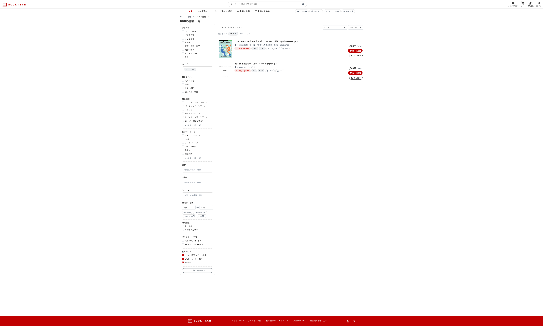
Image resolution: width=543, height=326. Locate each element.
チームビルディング (193, 135)
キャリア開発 (190, 146)
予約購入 (317, 11)
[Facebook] (348, 320)
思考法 (187, 150)
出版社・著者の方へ (318, 320)
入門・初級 (189, 80)
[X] (354, 320)
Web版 (188, 262)
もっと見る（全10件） (193, 158)
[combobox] (197, 69)
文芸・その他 (264, 11)
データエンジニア (192, 113)
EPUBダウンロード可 (194, 244)
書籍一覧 (191, 16)
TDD (262, 48)
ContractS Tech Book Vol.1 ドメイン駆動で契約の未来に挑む (266, 41)
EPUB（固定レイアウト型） (197, 255)
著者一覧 (349, 11)
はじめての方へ (238, 320)
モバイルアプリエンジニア (196, 117)
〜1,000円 (187, 212)
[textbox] (198, 69)
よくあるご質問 (254, 320)
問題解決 (188, 153)
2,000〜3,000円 (189, 216)
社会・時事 (189, 49)
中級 (187, 84)
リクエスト (283, 320)
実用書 (187, 42)
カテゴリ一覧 (333, 11)
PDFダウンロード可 (193, 240)
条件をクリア (198, 270)
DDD (233, 33)
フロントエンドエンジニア (196, 102)
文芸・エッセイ (191, 53)
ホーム (182, 16)
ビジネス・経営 (224, 11)
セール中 (303, 11)
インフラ (188, 109)
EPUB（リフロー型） (194, 258)
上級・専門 (189, 88)
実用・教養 (245, 11)
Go (254, 71)
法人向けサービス (299, 320)
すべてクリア (245, 33)
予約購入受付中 (191, 229)
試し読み (357, 55)
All (190, 11)
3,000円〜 (201, 216)
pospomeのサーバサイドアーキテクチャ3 (255, 63)
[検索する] (303, 4)
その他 (187, 57)
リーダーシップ (191, 142)
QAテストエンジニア (194, 120)
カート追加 (356, 50)
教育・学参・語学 (192, 46)
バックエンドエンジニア (195, 106)
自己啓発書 (189, 38)
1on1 (187, 139)
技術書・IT (205, 11)
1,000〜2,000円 (199, 212)
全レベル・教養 (191, 91)
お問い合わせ (270, 320)
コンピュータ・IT (192, 31)
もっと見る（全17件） (193, 125)
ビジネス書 (189, 35)
